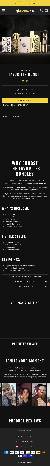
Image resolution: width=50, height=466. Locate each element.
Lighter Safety (25, 286)
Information (24, 436)
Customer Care (24, 430)
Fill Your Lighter (25, 282)
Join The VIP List (24, 441)
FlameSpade (25, 70)
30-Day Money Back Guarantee (25, 277)
